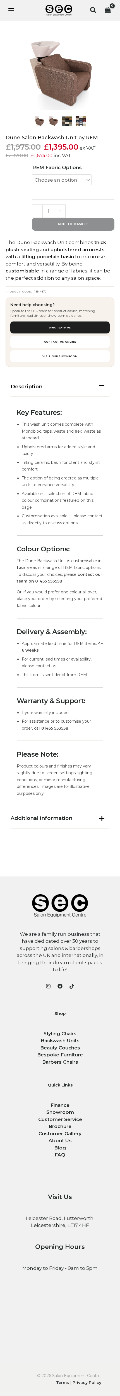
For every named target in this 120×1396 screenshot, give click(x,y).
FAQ (60, 1155)
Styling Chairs (60, 1033)
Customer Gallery (60, 1133)
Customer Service (60, 1119)
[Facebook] (60, 986)
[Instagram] (48, 986)
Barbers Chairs (60, 1062)
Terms (62, 1382)
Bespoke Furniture (60, 1055)
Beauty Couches (60, 1048)
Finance (60, 1105)
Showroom (60, 1112)
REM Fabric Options (57, 167)
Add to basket (73, 224)
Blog (60, 1148)
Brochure (60, 1126)
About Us (60, 1140)
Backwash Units (60, 1040)
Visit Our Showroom (60, 356)
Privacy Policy (87, 1382)
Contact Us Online (60, 341)
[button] (93, 10)
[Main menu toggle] (11, 10)
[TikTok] (71, 986)
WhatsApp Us (60, 327)
